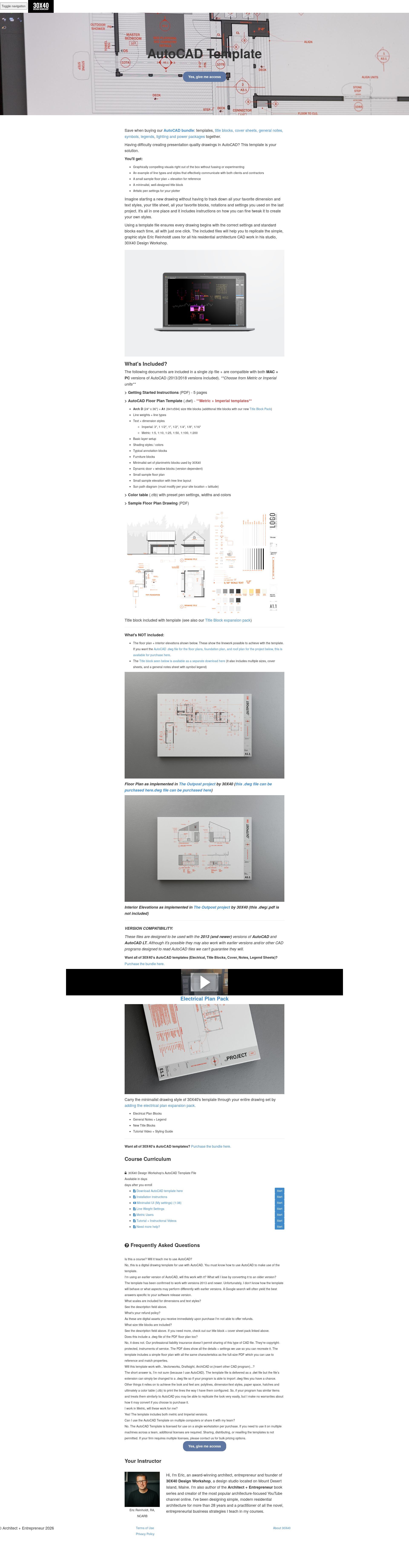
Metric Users (145, 1214)
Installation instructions (152, 1197)
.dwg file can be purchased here (182, 790)
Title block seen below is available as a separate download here (182, 661)
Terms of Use (145, 1528)
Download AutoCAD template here (160, 1191)
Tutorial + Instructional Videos (156, 1220)
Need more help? (148, 1226)
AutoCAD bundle (179, 130)
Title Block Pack (260, 409)
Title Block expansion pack (228, 620)
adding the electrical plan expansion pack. (160, 1105)
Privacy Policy (145, 1534)
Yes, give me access (204, 76)
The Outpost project (197, 784)
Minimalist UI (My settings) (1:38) (159, 1203)
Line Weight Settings (150, 1208)
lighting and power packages (180, 136)
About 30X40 (282, 1528)
